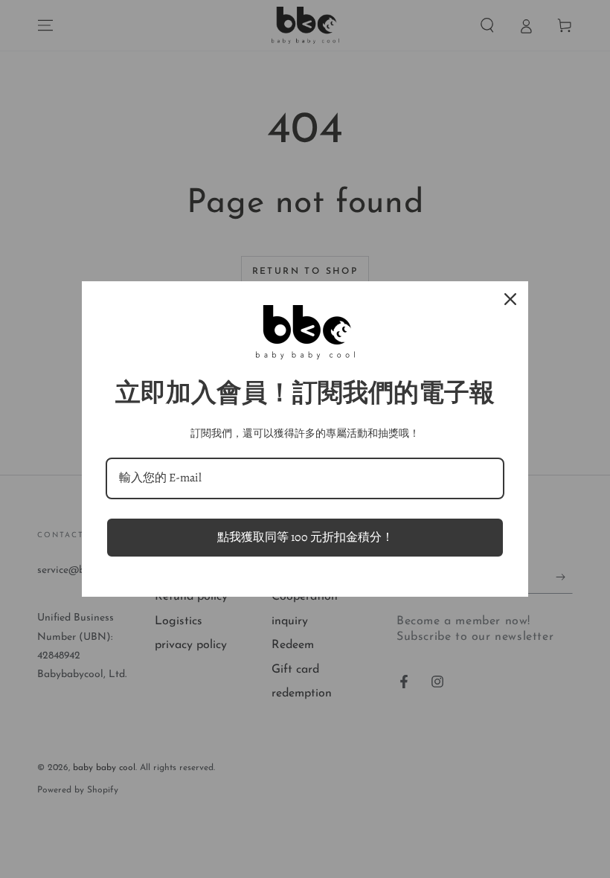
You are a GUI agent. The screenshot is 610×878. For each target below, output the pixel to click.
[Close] (510, 299)
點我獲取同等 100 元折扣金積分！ (305, 537)
